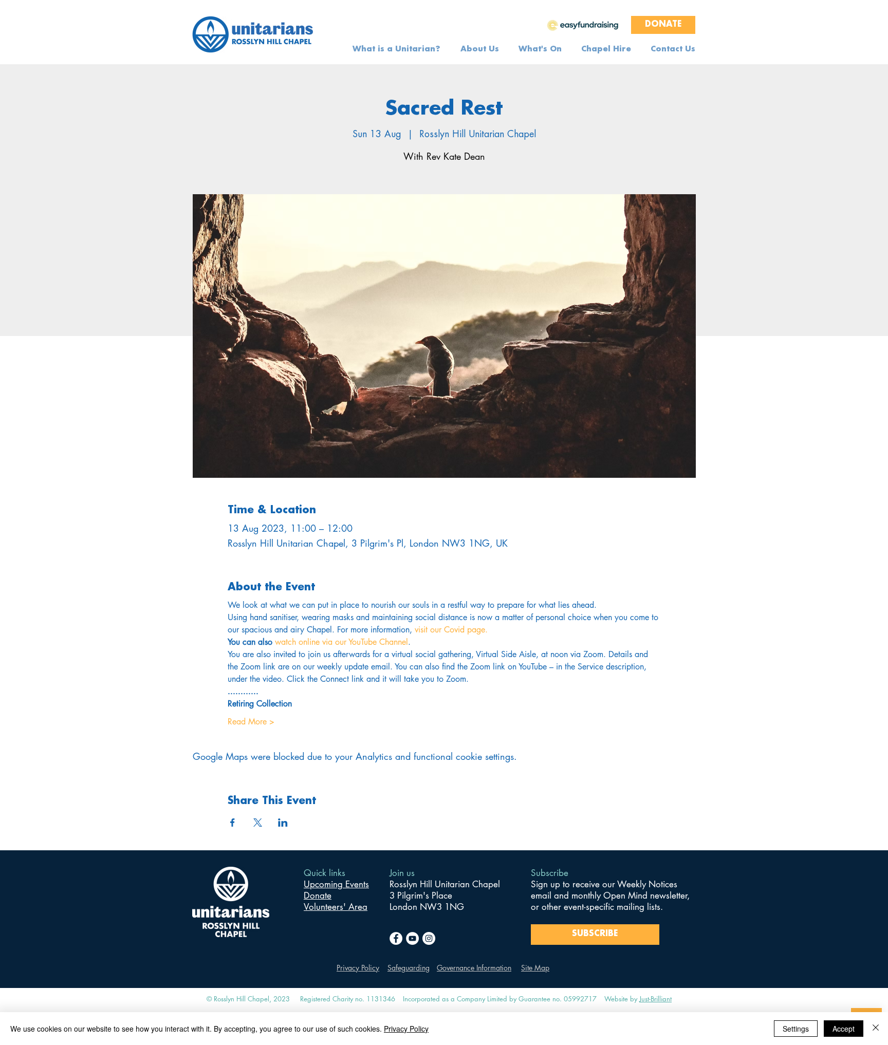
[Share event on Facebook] (232, 822)
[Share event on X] (258, 822)
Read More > (251, 721)
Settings (796, 1028)
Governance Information (474, 968)
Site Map (535, 968)
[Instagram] (428, 938)
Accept (843, 1028)
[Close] (875, 1028)
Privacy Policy (358, 968)
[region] (583, 24)
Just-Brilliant (655, 998)
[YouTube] (412, 938)
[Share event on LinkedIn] (283, 822)
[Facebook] (396, 938)
